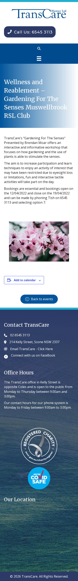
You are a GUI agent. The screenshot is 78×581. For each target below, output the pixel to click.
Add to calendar (25, 280)
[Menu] (39, 59)
